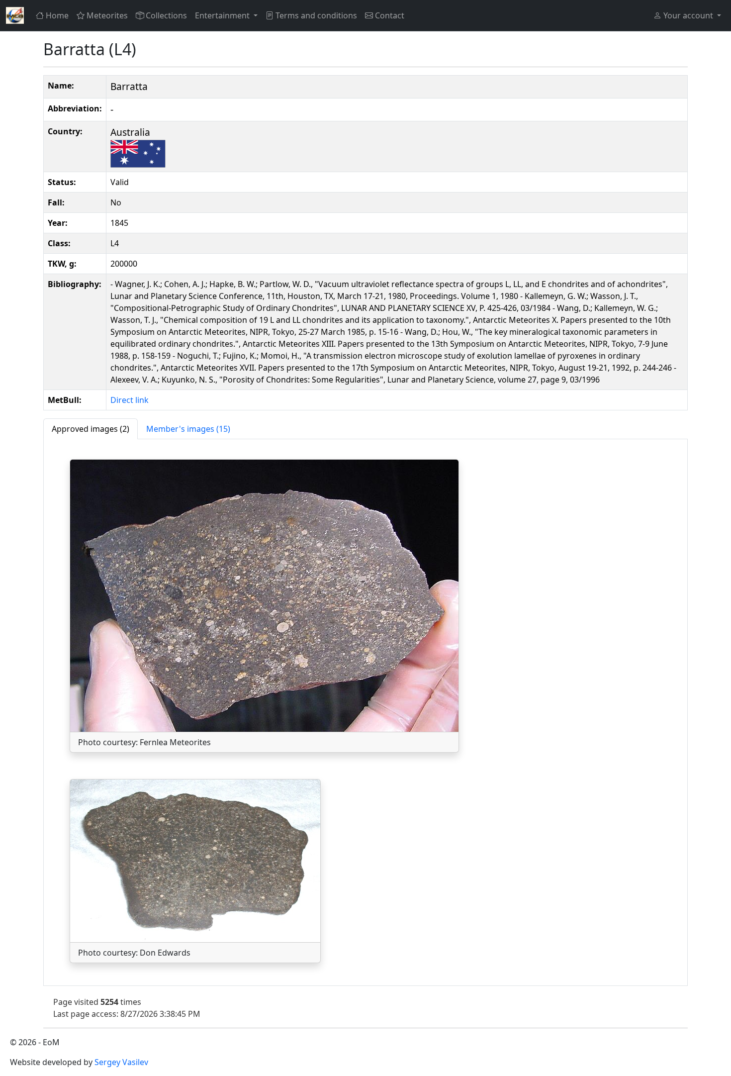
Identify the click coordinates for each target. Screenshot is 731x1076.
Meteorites (107, 15)
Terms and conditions (316, 15)
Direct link (129, 399)
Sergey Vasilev (121, 1062)
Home (57, 15)
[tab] (90, 428)
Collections (166, 15)
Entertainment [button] (223, 15)
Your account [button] (688, 15)
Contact (389, 15)
